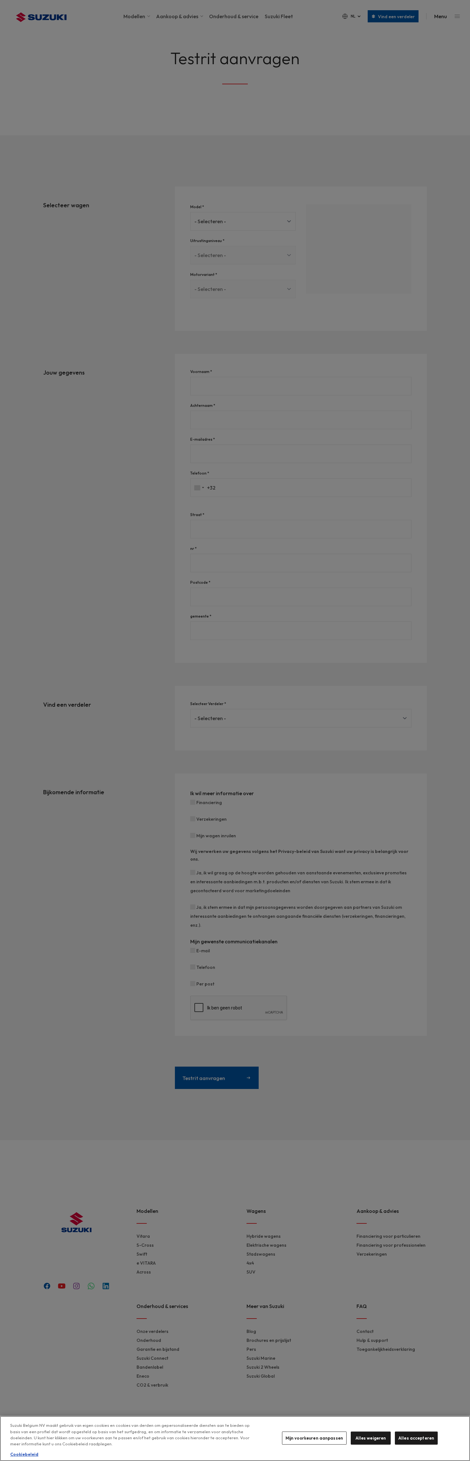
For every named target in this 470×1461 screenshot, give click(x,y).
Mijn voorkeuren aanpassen (314, 1437)
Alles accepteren (416, 1437)
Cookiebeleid (24, 1454)
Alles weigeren (371, 1437)
